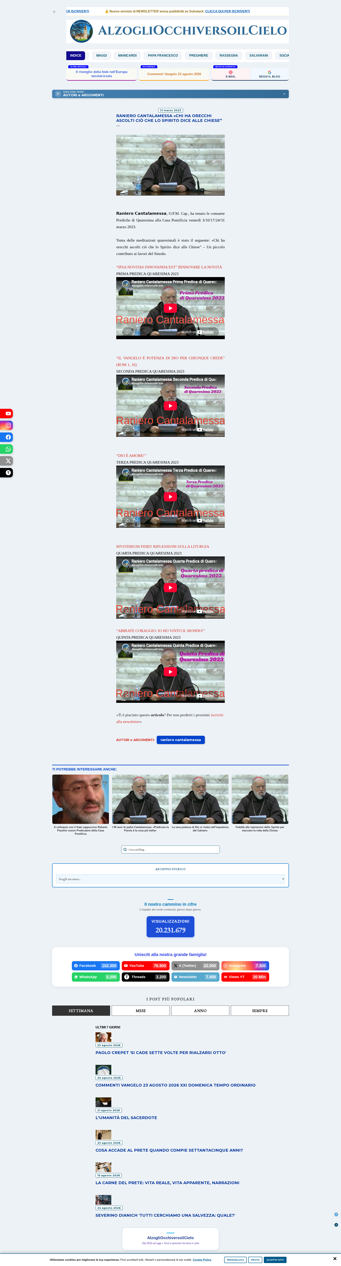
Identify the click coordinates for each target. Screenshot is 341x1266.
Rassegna (174, 55)
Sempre (260, 1010)
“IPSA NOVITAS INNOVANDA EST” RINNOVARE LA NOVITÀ (169, 267)
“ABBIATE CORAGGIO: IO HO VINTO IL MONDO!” (160, 630)
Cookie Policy (202, 1259)
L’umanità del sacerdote (126, 1117)
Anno (200, 1010)
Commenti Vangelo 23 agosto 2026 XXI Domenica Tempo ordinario (176, 1085)
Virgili (284, 55)
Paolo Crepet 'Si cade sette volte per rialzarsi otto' (161, 1052)
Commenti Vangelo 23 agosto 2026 (174, 74)
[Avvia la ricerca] (125, 849)
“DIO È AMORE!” (131, 455)
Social (230, 55)
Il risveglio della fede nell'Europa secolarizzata (101, 74)
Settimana (81, 1010)
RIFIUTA (255, 1260)
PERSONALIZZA (235, 1260)
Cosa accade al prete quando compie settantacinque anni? (169, 1150)
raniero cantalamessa (181, 740)
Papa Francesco (108, 55)
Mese (141, 1010)
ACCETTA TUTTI (275, 1260)
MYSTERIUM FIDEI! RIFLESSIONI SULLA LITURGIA (162, 546)
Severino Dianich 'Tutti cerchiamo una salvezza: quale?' (165, 1215)
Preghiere (143, 55)
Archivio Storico (170, 869)
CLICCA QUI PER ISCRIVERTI (186, 11)
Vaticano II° (258, 55)
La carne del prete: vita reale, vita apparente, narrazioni (167, 1182)
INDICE (75, 55)
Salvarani (203, 55)
